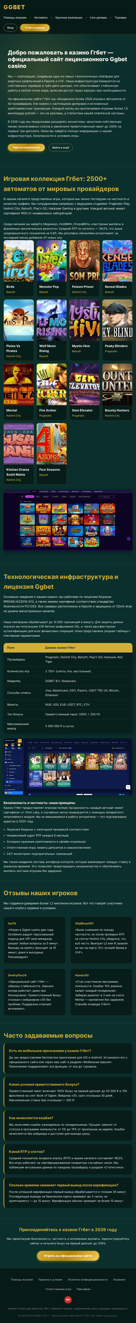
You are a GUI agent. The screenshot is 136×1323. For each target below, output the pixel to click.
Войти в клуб (60, 147)
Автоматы (41, 17)
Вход (10, 27)
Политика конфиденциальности (88, 1279)
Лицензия (119, 1279)
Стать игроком (34, 27)
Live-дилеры (98, 17)
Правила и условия (50, 1279)
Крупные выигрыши (68, 17)
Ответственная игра (58, 1289)
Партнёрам (83, 1289)
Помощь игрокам (15, 17)
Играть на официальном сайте (68, 1256)
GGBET (14, 7)
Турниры (120, 17)
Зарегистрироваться (26, 147)
